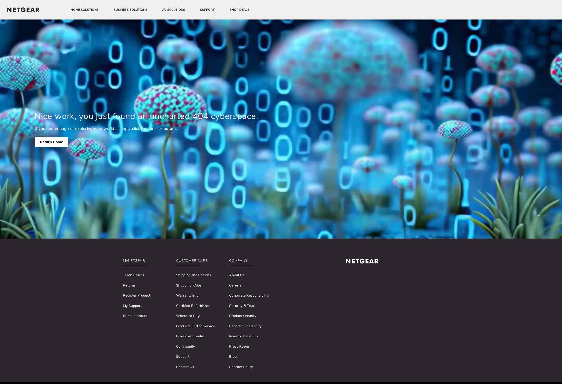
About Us (237, 275)
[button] (146, 262)
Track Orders (133, 275)
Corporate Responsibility (249, 295)
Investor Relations (243, 336)
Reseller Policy (241, 367)
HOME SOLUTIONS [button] (85, 10)
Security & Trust (242, 305)
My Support (132, 305)
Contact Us (185, 367)
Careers (235, 285)
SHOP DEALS (239, 10)
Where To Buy (188, 315)
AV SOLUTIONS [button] (173, 10)
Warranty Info (187, 295)
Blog (233, 356)
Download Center (190, 336)
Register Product (136, 295)
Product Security (242, 315)
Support (182, 356)
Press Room (239, 346)
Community (185, 346)
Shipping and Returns (193, 275)
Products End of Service (195, 326)
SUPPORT (207, 10)
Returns (129, 285)
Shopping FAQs (189, 285)
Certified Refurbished (193, 305)
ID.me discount (135, 315)
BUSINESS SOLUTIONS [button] (130, 10)
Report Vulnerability (245, 326)
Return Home (51, 142)
